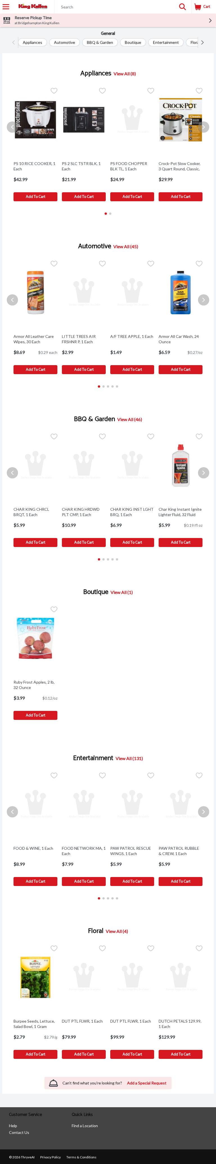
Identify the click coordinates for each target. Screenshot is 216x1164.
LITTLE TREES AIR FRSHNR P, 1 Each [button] (84, 339)
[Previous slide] (12, 127)
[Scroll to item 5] (117, 386)
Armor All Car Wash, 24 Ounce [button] (180, 339)
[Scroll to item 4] (112, 386)
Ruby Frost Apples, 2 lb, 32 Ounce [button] (35, 685)
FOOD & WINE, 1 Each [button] (35, 848)
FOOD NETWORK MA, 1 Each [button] (84, 851)
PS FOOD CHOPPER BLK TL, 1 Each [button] (132, 166)
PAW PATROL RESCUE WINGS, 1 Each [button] (132, 851)
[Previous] (14, 42)
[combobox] (114, 7)
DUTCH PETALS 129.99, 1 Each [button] (180, 1024)
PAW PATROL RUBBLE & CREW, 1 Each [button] (180, 851)
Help (13, 1125)
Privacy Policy (50, 1157)
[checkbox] (54, 91)
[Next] (201, 42)
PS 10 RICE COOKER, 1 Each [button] (35, 166)
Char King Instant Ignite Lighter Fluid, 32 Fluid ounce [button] (180, 514)
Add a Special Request (146, 1083)
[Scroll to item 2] (110, 213)
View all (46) (129, 419)
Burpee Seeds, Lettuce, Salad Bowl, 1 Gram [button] (35, 1024)
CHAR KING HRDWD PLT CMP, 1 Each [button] (84, 512)
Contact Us (19, 1132)
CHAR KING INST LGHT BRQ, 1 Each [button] (132, 512)
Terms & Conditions (81, 1157)
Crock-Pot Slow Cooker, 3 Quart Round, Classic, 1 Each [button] (180, 169)
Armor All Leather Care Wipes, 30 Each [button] (35, 339)
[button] (183, 6)
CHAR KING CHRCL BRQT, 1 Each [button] (35, 512)
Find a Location (85, 1125)
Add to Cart (35, 197)
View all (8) (125, 73)
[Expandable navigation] (6, 6)
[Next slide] (203, 127)
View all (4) (117, 931)
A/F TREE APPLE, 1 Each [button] (132, 336)
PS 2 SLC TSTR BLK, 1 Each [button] (84, 166)
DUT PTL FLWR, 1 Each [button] (84, 1021)
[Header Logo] (32, 7)
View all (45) (125, 246)
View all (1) (122, 592)
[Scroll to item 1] (106, 213)
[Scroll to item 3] (108, 386)
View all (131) (129, 758)
